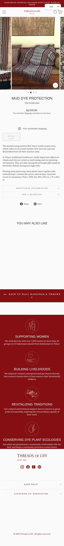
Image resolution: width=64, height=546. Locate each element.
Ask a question (32, 194)
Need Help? (31, 484)
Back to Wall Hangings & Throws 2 (34, 296)
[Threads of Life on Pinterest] (39, 470)
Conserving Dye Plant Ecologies (32, 439)
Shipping (28, 113)
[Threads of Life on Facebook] (28, 470)
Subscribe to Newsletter (31, 494)
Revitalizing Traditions (32, 404)
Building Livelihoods (32, 369)
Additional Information (32, 188)
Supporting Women (32, 336)
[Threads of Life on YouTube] (33, 470)
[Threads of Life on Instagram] (22, 470)
